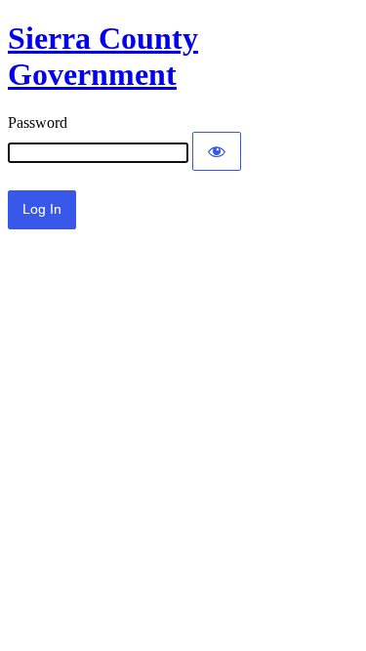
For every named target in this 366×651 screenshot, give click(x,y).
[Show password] (216, 151)
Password (37, 122)
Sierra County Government (103, 56)
